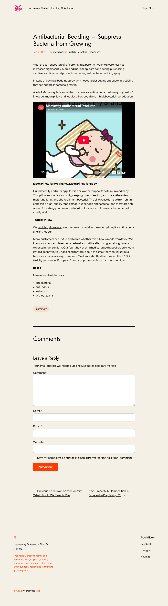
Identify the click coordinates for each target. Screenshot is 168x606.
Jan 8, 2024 (39, 51)
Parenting (82, 51)
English (72, 51)
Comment (40, 372)
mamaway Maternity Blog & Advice (50, 8)
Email (37, 426)
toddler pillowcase (50, 227)
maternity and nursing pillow (56, 191)
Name (37, 410)
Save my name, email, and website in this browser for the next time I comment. (85, 457)
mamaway (58, 51)
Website (38, 442)
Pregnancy (95, 51)
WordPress (29, 590)
